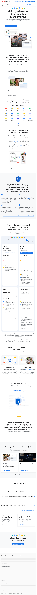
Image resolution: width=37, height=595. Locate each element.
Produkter (7, 4)
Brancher (12, 4)
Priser (19, 4)
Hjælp (21, 593)
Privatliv (2, 593)
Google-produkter (16, 593)
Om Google (10, 593)
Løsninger (2, 4)
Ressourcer (23, 4)
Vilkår (5, 593)
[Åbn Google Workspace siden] (5, 1)
